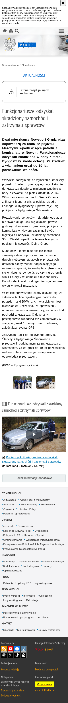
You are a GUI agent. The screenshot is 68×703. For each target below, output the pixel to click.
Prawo (5, 577)
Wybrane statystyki (53, 561)
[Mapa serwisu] (11, 30)
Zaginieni (8, 509)
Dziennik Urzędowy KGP (17, 583)
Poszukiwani (48, 504)
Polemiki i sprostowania (16, 513)
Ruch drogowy (28, 504)
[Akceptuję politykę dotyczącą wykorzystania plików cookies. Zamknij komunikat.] (63, 3)
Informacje (9, 561)
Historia (28, 535)
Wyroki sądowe (43, 583)
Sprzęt (40, 535)
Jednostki (8, 526)
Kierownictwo (25, 526)
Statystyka (8, 555)
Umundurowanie (12, 539)
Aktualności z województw (35, 499)
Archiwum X (10, 504)
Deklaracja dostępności (46, 669)
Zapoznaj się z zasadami (12, 690)
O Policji (7, 520)
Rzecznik (8, 629)
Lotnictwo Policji (26, 509)
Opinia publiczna (12, 570)
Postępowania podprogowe (18, 617)
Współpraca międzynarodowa (43, 539)
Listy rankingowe (12, 600)
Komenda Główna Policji (17, 530)
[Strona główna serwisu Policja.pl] (5, 30)
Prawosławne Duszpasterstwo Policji (24, 548)
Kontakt (7, 623)
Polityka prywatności (11, 695)
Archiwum (43, 617)
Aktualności (28, 65)
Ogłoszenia (45, 595)
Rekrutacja (32, 600)
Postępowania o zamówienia (19, 612)
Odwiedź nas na (10, 649)
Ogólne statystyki (29, 561)
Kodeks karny (11, 566)
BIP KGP (49, 649)
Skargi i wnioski (26, 629)
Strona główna (10, 65)
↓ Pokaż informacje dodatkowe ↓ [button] (34, 478)
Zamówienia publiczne (15, 606)
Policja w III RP (11, 535)
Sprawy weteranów (49, 629)
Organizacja (41, 530)
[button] (61, 31)
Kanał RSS (4, 649)
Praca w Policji (10, 589)
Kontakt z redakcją (10, 669)
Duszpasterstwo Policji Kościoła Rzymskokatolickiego (33, 544)
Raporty (47, 566)
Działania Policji (11, 493)
